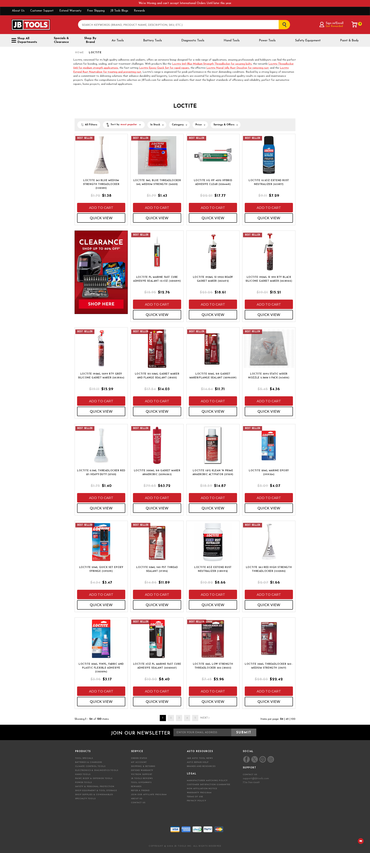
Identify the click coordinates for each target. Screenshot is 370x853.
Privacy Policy (196, 801)
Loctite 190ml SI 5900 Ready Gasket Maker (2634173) (213, 279)
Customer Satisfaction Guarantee (208, 785)
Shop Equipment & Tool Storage (96, 791)
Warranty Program (199, 793)
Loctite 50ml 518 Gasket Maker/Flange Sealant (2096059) (213, 376)
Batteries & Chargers (88, 762)
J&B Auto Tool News (200, 758)
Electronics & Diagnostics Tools (96, 770)
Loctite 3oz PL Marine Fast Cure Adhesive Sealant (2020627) (157, 666)
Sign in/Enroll (334, 23)
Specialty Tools (85, 799)
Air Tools (118, 40)
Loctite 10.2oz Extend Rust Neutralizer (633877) (269, 182)
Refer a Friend (140, 791)
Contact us (250, 775)
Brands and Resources (201, 766)
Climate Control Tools (90, 766)
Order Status (139, 758)
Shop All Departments (27, 40)
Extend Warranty (70, 10)
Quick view (101, 218)
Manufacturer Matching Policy (207, 781)
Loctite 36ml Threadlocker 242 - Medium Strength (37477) (269, 666)
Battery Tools (152, 40)
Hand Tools (232, 40)
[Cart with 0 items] (354, 24)
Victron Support (141, 774)
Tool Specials (84, 758)
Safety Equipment (308, 40)
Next (204, 717)
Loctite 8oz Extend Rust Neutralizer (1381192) (213, 569)
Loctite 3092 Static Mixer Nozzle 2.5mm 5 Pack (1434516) (268, 376)
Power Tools (267, 40)
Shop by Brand (90, 40)
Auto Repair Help (198, 762)
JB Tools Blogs (119, 10)
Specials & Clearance (61, 40)
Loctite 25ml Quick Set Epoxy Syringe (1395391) (101, 569)
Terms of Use (195, 797)
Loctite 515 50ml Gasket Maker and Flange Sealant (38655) (157, 376)
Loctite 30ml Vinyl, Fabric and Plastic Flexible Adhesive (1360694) (101, 668)
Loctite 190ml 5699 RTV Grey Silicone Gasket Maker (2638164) (101, 376)
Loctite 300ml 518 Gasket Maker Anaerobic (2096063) (157, 473)
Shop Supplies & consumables (94, 795)
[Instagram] (270, 759)
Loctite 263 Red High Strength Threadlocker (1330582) (269, 569)
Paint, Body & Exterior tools (94, 778)
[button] (124, 125)
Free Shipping (96, 10)
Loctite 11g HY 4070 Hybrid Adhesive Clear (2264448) (213, 182)
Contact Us (138, 803)
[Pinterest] (262, 759)
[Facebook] (246, 759)
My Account (139, 762)
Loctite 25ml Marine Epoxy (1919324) (269, 473)
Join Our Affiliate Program (149, 795)
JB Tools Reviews (142, 778)
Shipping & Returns (143, 766)
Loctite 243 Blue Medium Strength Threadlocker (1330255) (101, 184)
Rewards (139, 10)
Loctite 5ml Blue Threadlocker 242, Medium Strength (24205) (157, 182)
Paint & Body (349, 40)
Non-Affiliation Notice (202, 789)
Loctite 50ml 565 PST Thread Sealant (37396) (157, 569)
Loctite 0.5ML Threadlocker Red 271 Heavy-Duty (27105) (101, 473)
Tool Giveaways (141, 782)
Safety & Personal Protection (94, 787)
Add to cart (101, 208)
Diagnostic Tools (192, 40)
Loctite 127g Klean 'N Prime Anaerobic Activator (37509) (213, 473)
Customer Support (42, 10)
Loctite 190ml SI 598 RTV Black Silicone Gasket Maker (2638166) (269, 279)
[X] (254, 759)
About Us (18, 10)
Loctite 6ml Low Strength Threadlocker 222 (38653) (213, 666)
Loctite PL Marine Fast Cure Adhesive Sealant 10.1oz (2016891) (157, 279)
